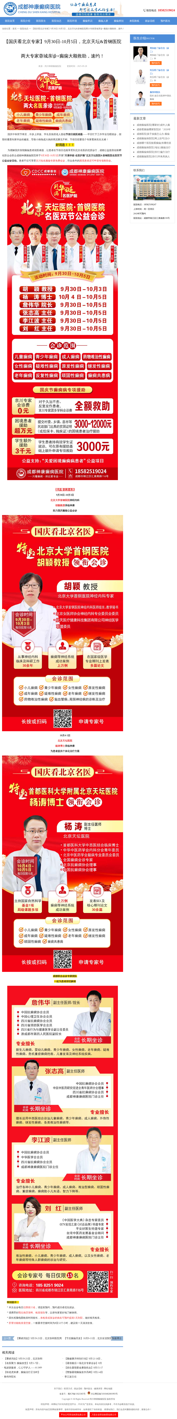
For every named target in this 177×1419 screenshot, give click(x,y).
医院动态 (56, 21)
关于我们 (58, 1388)
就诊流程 (150, 21)
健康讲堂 (98, 1388)
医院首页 (10, 21)
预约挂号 (156, 63)
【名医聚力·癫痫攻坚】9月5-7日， (22, 1363)
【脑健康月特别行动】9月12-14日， (83, 1358)
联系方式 (68, 1388)
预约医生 (165, 21)
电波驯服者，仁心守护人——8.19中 (23, 1367)
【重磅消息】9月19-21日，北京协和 (23, 1358)
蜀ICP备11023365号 (77, 1394)
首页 (14, 28)
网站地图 (108, 1388)
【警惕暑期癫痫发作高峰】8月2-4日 (83, 1372)
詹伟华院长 (10, 1376)
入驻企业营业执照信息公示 (103, 1414)
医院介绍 (25, 21)
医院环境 (72, 21)
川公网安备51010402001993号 (104, 1394)
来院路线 (134, 21)
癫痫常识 (87, 21)
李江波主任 (70, 1376)
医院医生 (41, 21)
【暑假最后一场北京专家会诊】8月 (83, 1363)
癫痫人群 (103, 21)
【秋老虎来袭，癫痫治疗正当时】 (22, 1372)
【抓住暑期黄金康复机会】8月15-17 (83, 1367)
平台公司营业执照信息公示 (73, 1414)
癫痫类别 (119, 21)
